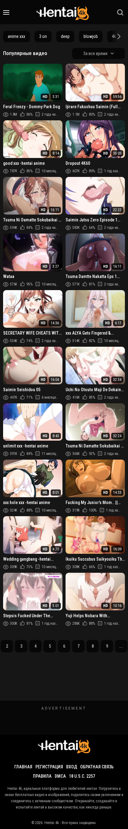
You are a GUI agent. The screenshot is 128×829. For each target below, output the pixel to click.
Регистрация (49, 766)
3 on (43, 36)
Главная (23, 766)
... (121, 646)
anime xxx (16, 36)
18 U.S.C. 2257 (82, 776)
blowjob (91, 36)
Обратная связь (97, 766)
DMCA (60, 776)
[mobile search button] (120, 12)
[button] (118, 36)
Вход (71, 766)
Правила (42, 776)
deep (65, 36)
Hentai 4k (51, 823)
